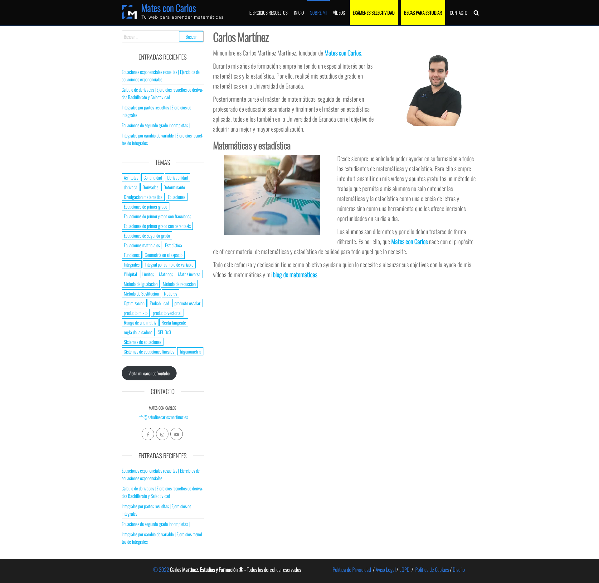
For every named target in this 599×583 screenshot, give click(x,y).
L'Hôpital (130, 274)
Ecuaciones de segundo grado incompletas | (156, 125)
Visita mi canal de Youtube (149, 373)
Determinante (174, 187)
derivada (130, 187)
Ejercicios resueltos (268, 12)
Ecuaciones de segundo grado (147, 235)
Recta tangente (174, 322)
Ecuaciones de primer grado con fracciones (157, 216)
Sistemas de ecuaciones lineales (149, 351)
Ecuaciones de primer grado (145, 206)
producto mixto (136, 312)
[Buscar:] (163, 36)
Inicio (299, 12)
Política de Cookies (432, 569)
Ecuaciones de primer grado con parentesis (157, 225)
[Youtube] (176, 434)
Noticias (170, 293)
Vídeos (339, 12)
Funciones (131, 254)
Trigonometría (190, 351)
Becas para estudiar (423, 12)
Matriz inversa (189, 274)
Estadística (173, 245)
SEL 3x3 (164, 332)
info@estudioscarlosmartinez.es (163, 416)
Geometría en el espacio (164, 254)
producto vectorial (167, 312)
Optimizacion (134, 303)
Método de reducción (179, 283)
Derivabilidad (177, 177)
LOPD (404, 569)
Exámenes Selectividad (374, 12)
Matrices (166, 274)
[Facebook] (148, 434)
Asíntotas (131, 177)
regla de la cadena (138, 332)
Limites (148, 274)
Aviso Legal (386, 569)
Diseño (459, 569)
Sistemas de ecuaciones (142, 341)
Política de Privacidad (352, 569)
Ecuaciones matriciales (142, 245)
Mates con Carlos (168, 8)
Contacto (458, 12)
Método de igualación (141, 283)
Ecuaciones (176, 196)
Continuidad (153, 177)
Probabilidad (159, 303)
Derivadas (150, 187)
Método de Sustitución (141, 293)
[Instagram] (162, 434)
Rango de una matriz (140, 322)
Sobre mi (318, 12)
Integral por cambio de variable (169, 264)
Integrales (131, 264)
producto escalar (187, 303)
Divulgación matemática (143, 196)
